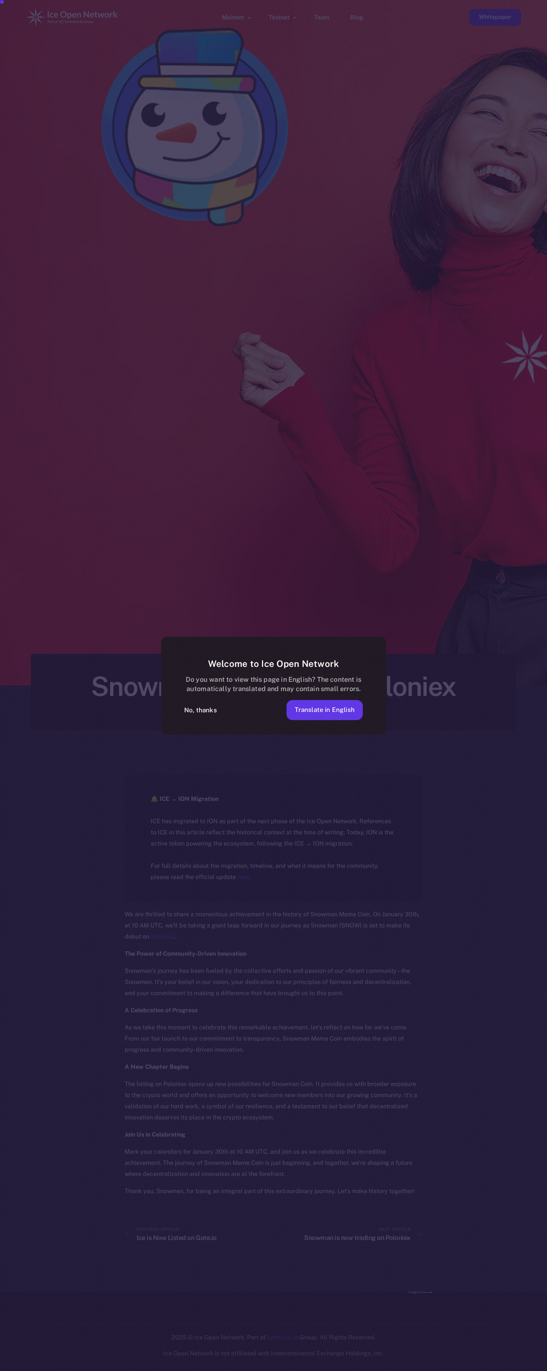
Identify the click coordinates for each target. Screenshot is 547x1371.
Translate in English (325, 709)
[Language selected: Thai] (357, 1364)
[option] (186, 1364)
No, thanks (200, 710)
